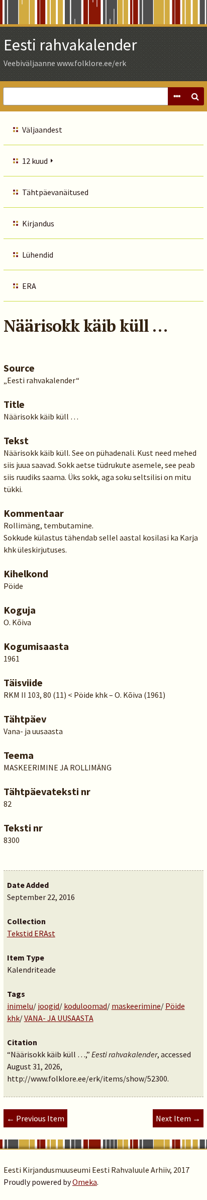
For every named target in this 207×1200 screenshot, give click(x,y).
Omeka (84, 1182)
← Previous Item (35, 1118)
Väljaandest (42, 130)
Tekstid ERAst (31, 933)
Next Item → (178, 1118)
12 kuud (35, 161)
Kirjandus (38, 223)
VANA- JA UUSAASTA (58, 1018)
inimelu (20, 1006)
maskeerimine (136, 1006)
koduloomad (85, 1006)
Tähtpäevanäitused (55, 192)
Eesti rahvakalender (70, 45)
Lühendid (37, 255)
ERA (29, 286)
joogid (48, 1006)
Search (195, 96)
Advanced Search (177, 96)
